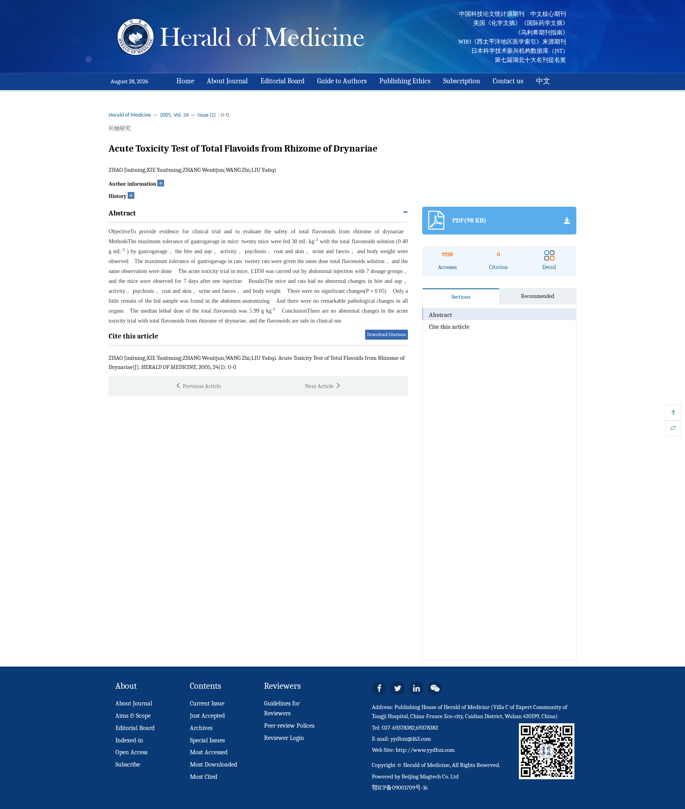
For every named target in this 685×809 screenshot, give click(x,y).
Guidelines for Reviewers (282, 708)
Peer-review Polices (289, 725)
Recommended (537, 296)
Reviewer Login (284, 738)
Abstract (440, 315)
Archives (201, 728)
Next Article (320, 386)
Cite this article (449, 327)
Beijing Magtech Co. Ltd (430, 776)
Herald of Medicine (130, 115)
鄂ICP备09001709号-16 (400, 787)
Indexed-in (129, 740)
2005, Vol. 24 (174, 115)
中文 (543, 81)
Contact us (508, 81)
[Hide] (673, 428)
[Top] (673, 413)
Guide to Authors (342, 81)
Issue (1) (206, 115)
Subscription (461, 81)
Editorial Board (282, 81)
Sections (461, 297)
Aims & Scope (133, 715)
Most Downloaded (213, 764)
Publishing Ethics (405, 81)
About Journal (227, 81)
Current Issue (207, 703)
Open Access (131, 752)
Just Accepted (207, 715)
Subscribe (127, 764)
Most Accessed (209, 752)
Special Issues (207, 740)
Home (185, 81)
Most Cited (203, 776)
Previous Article (201, 386)
